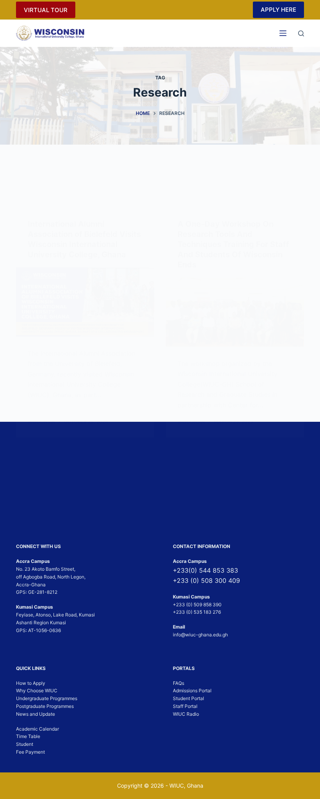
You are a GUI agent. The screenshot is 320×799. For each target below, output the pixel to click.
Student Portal (188, 698)
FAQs (178, 683)
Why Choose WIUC (36, 690)
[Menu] (283, 33)
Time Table (28, 736)
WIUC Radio (186, 714)
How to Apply (30, 683)
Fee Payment (30, 752)
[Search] (301, 33)
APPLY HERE (278, 9)
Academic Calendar (37, 729)
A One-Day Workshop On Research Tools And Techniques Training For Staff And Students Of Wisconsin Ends (233, 244)
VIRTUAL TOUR (46, 10)
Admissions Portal (192, 690)
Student (24, 744)
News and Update (35, 714)
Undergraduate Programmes (46, 698)
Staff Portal (185, 706)
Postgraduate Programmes (45, 706)
